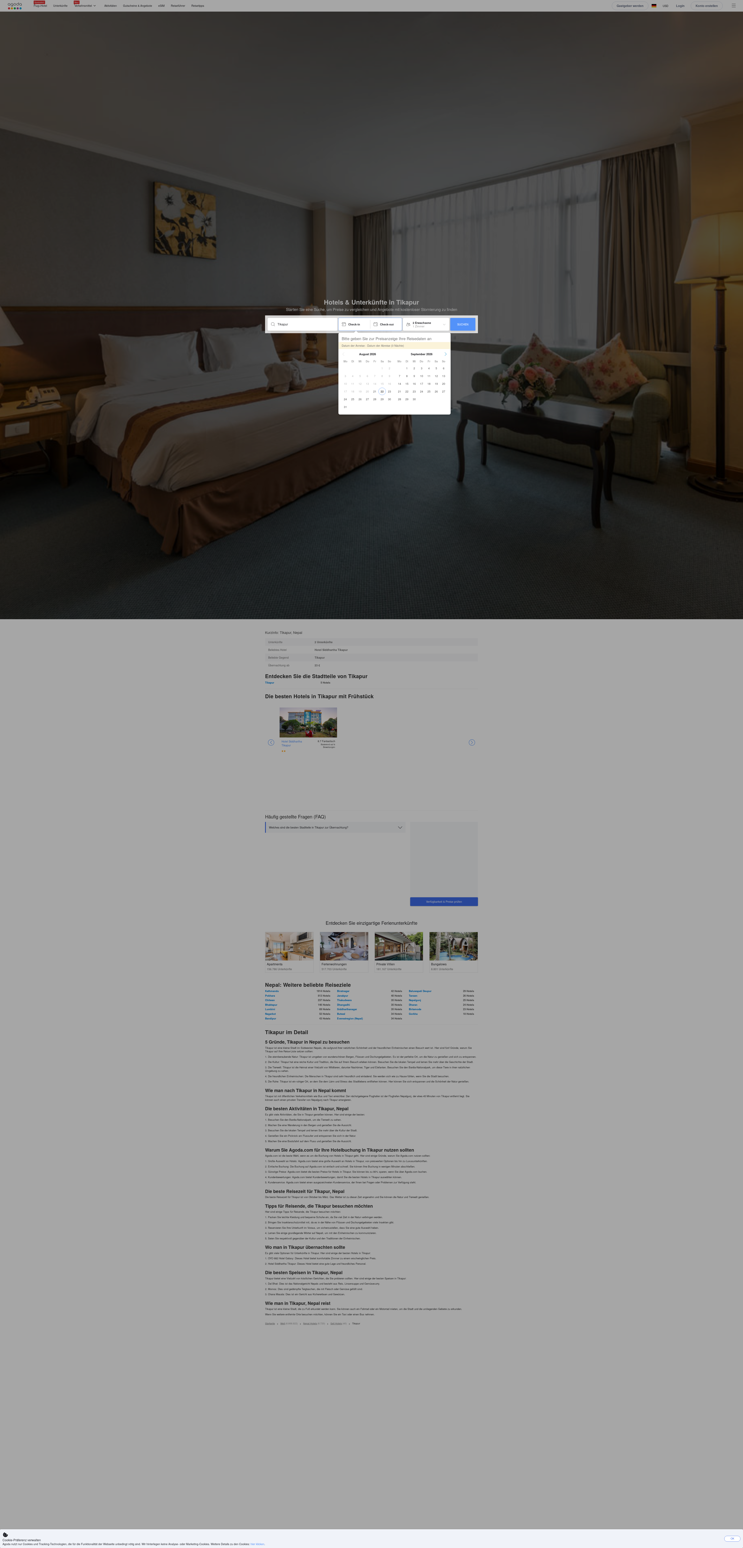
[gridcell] (382, 368)
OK (732, 1538)
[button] (343, 354)
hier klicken (257, 1544)
